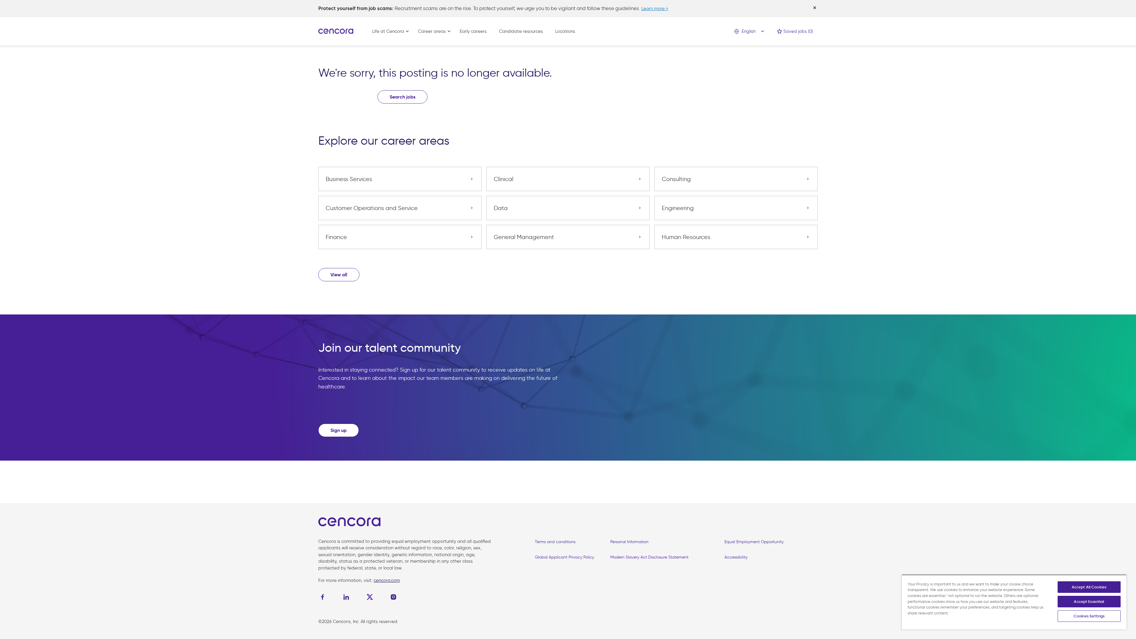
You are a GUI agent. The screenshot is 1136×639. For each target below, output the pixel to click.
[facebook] (324, 597)
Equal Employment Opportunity (754, 541)
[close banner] (815, 8)
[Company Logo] (335, 30)
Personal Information (629, 541)
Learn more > (654, 8)
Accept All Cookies (1089, 587)
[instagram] (393, 597)
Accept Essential (1089, 601)
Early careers (473, 31)
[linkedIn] (346, 597)
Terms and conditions (555, 541)
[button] (338, 274)
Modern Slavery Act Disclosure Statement (649, 557)
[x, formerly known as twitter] (370, 597)
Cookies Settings (1089, 616)
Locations (565, 31)
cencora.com (387, 580)
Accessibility (736, 557)
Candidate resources (521, 31)
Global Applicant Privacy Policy (564, 557)
